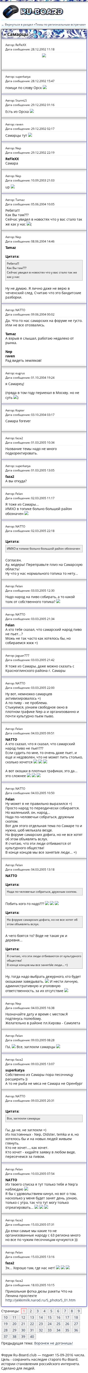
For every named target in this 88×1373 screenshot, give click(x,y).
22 (32, 1323)
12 (23, 1317)
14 (41, 1317)
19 (6, 1323)
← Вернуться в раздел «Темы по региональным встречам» (43, 24)
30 (23, 1330)
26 (67, 1323)
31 (32, 1330)
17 (67, 1317)
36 (76, 1330)
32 (41, 1330)
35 (67, 1330)
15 (50, 1317)
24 (50, 1323)
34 (58, 1330)
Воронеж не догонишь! (53, 1343)
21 (23, 1323)
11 (14, 1317)
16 (58, 1317)
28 (6, 1330)
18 (76, 1317)
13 (32, 1317)
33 (50, 1330)
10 (6, 1317)
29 (14, 1330)
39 (23, 1336)
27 (76, 1323)
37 (6, 1336)
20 (14, 1323)
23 (41, 1323)
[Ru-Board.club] (33, 17)
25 (58, 1323)
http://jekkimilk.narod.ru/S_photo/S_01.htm (40, 1300)
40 (32, 1336)
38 (14, 1336)
